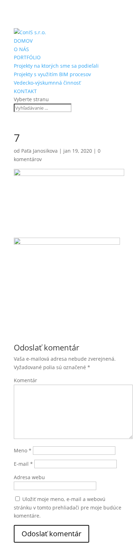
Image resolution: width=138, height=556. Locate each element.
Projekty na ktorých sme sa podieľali (56, 65)
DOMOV (23, 40)
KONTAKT (25, 91)
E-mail (23, 463)
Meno (22, 450)
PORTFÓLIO (27, 57)
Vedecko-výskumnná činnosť (47, 82)
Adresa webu (29, 477)
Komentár (25, 380)
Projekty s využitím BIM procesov (52, 74)
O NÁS (21, 49)
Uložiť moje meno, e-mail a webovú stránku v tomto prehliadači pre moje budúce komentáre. (67, 507)
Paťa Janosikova (39, 150)
